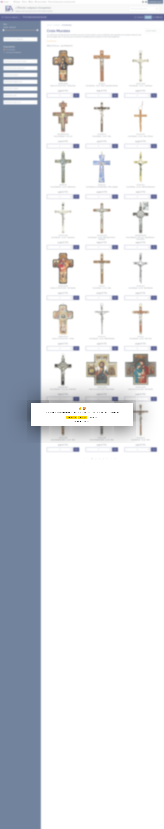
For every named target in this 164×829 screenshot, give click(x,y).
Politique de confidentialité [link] (82, 421)
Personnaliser (93, 417)
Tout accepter (71, 417)
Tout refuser (82, 417)
